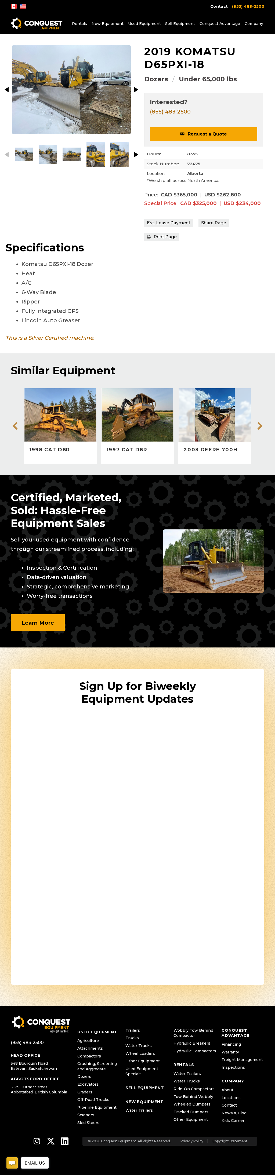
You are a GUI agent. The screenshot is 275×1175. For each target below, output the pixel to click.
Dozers (156, 79)
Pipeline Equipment (97, 1107)
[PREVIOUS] (6, 89)
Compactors (89, 1056)
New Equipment (108, 23)
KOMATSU (205, 51)
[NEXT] (136, 89)
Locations (231, 1097)
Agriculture (88, 1040)
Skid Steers (88, 1122)
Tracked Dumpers (190, 1112)
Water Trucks (138, 1045)
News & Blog (234, 1113)
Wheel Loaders (140, 1053)
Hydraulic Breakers (191, 1043)
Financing (231, 1044)
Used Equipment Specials (141, 1071)
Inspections (233, 1067)
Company (254, 23)
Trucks (132, 1037)
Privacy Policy (191, 1141)
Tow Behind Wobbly (193, 1096)
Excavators (88, 1084)
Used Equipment (144, 23)
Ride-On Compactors (194, 1088)
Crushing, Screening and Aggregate (97, 1066)
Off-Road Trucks (93, 1099)
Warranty (230, 1052)
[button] (203, 134)
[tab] (213, 223)
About (227, 1090)
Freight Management (242, 1059)
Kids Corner (233, 1120)
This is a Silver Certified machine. (50, 338)
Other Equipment (142, 1061)
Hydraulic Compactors (194, 1051)
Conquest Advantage (220, 23)
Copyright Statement (229, 1141)
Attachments (90, 1048)
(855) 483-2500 (248, 6)
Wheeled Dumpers (192, 1104)
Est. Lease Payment (168, 222)
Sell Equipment (180, 23)
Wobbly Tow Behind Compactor (193, 1033)
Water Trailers (139, 1110)
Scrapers (85, 1114)
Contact (219, 6)
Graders (84, 1092)
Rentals (79, 23)
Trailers (132, 1030)
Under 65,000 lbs (208, 79)
